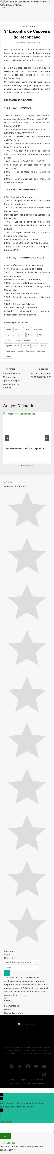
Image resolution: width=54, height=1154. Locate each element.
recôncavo (10, 351)
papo (35, 346)
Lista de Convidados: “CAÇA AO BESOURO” (40, 373)
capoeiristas (10, 335)
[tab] (21, 465)
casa (22, 335)
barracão (19, 329)
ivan (17, 346)
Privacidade (31, 1083)
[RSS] (44, 1074)
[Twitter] (19, 1066)
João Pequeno (22, 1080)
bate (28, 329)
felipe (36, 340)
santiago (41, 351)
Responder (6, 1121)
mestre (26, 346)
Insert (5, 1136)
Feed (23, 1083)
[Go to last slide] (7, 438)
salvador (30, 351)
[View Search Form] (42, 5)
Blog (12, 1080)
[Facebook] (11, 1066)
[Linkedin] (44, 1066)
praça (44, 346)
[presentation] (27, 428)
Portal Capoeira (7, 1143)
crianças (31, 335)
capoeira (38, 329)
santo (8, 356)
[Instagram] (28, 1066)
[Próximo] (47, 438)
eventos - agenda (22, 340)
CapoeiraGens (14, 1083)
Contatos (41, 1083)
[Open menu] (48, 6)
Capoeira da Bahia (36, 1080)
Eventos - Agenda (27, 26)
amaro (8, 329)
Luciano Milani (20, 42)
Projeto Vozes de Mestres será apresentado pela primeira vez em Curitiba (11, 378)
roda (20, 351)
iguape (8, 346)
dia (40, 335)
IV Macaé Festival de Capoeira (25, 448)
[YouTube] (36, 1066)
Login (7, 954)
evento (8, 340)
